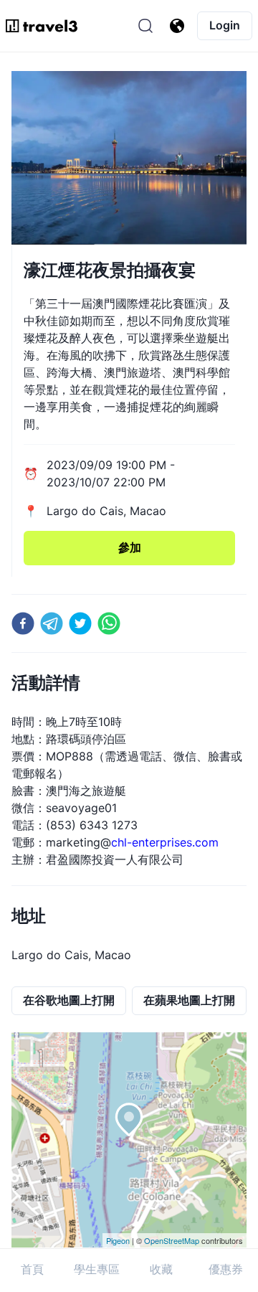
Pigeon (118, 1240)
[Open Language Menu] (177, 26)
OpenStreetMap (171, 1240)
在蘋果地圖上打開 (189, 1000)
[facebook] (22, 623)
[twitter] (80, 623)
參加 (129, 547)
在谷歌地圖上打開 (69, 1000)
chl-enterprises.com (165, 842)
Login (224, 25)
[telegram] (51, 623)
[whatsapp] (108, 623)
